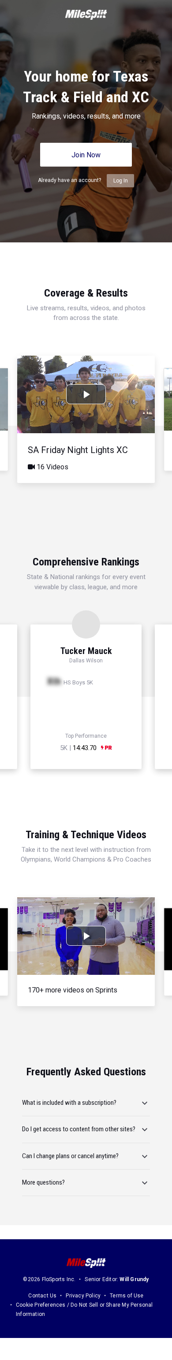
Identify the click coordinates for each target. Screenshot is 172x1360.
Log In (120, 181)
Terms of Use (126, 1296)
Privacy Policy (83, 1296)
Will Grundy (134, 1279)
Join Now (86, 155)
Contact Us (42, 1296)
